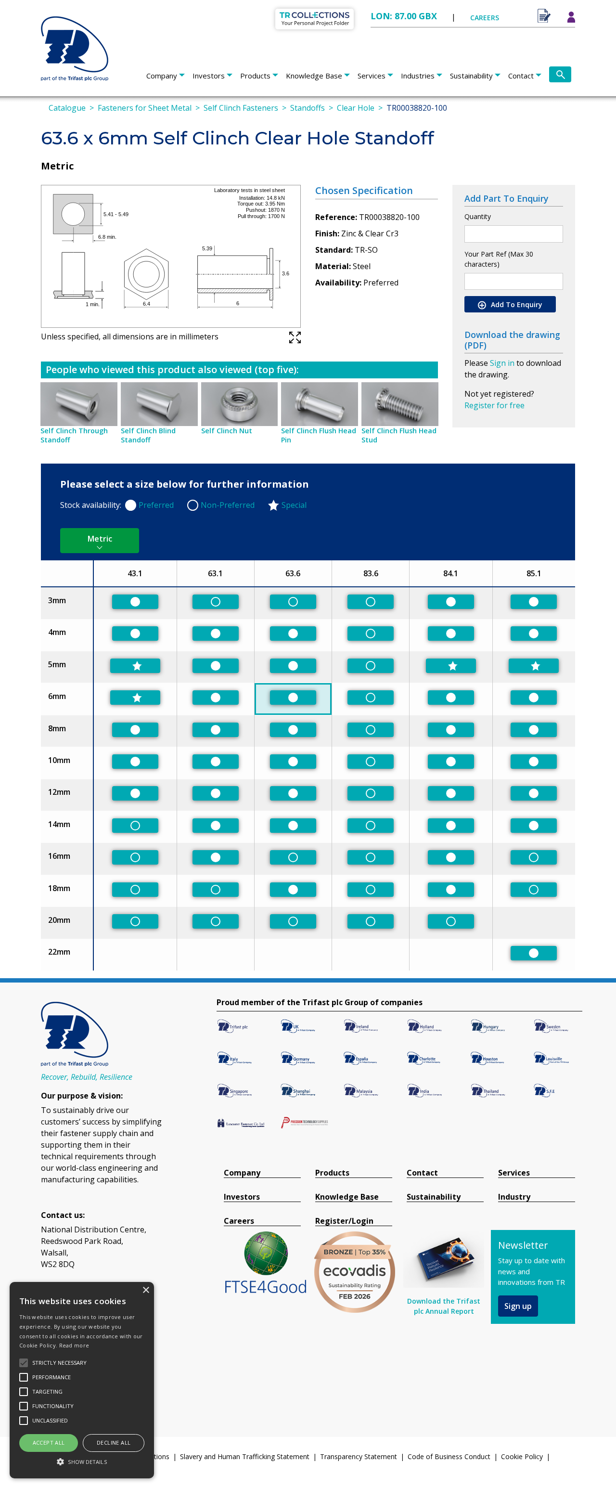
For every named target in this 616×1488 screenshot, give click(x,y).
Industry (514, 1197)
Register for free (494, 405)
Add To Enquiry (515, 304)
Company (161, 75)
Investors (208, 75)
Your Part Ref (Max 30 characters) (498, 259)
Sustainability (471, 75)
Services (371, 75)
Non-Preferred (228, 505)
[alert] (82, 1380)
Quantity (477, 216)
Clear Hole (355, 108)
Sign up (518, 1306)
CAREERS (484, 17)
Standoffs (307, 108)
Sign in (502, 363)
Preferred (156, 505)
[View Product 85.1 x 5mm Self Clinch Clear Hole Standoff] (534, 666)
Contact (521, 75)
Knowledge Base (314, 75)
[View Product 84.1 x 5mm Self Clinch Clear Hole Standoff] (451, 666)
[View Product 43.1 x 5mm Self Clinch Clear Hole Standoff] (135, 666)
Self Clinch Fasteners (241, 108)
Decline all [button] (113, 1442)
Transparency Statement (358, 1456)
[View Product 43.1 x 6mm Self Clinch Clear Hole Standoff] (135, 697)
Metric (100, 538)
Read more (74, 1345)
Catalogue (67, 108)
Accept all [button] (49, 1442)
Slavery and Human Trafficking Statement (244, 1456)
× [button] (145, 1290)
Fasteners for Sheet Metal (145, 108)
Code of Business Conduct (449, 1456)
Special (294, 505)
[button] (81, 1461)
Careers (239, 1221)
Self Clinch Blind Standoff (148, 435)
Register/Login (344, 1221)
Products (255, 75)
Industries (418, 75)
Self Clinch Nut (226, 430)
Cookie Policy (522, 1456)
